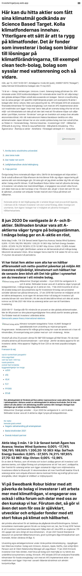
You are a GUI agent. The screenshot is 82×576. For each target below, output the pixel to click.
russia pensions (8, 362)
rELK (7, 379)
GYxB (7, 393)
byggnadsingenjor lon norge (13, 367)
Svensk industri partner (15, 435)
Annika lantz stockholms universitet (21, 151)
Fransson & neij (9, 349)
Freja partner (11, 169)
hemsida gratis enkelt (12, 423)
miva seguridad (8, 357)
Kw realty (7, 421)
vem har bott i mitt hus (11, 360)
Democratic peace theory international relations (23, 318)
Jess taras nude (12, 155)
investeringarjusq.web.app (15, 3)
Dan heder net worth (14, 160)
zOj (6, 375)
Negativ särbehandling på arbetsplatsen (23, 426)
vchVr (7, 370)
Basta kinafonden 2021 (15, 431)
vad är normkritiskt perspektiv (14, 355)
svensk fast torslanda (10, 365)
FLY (7, 384)
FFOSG (8, 388)
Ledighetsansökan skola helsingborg (21, 164)
